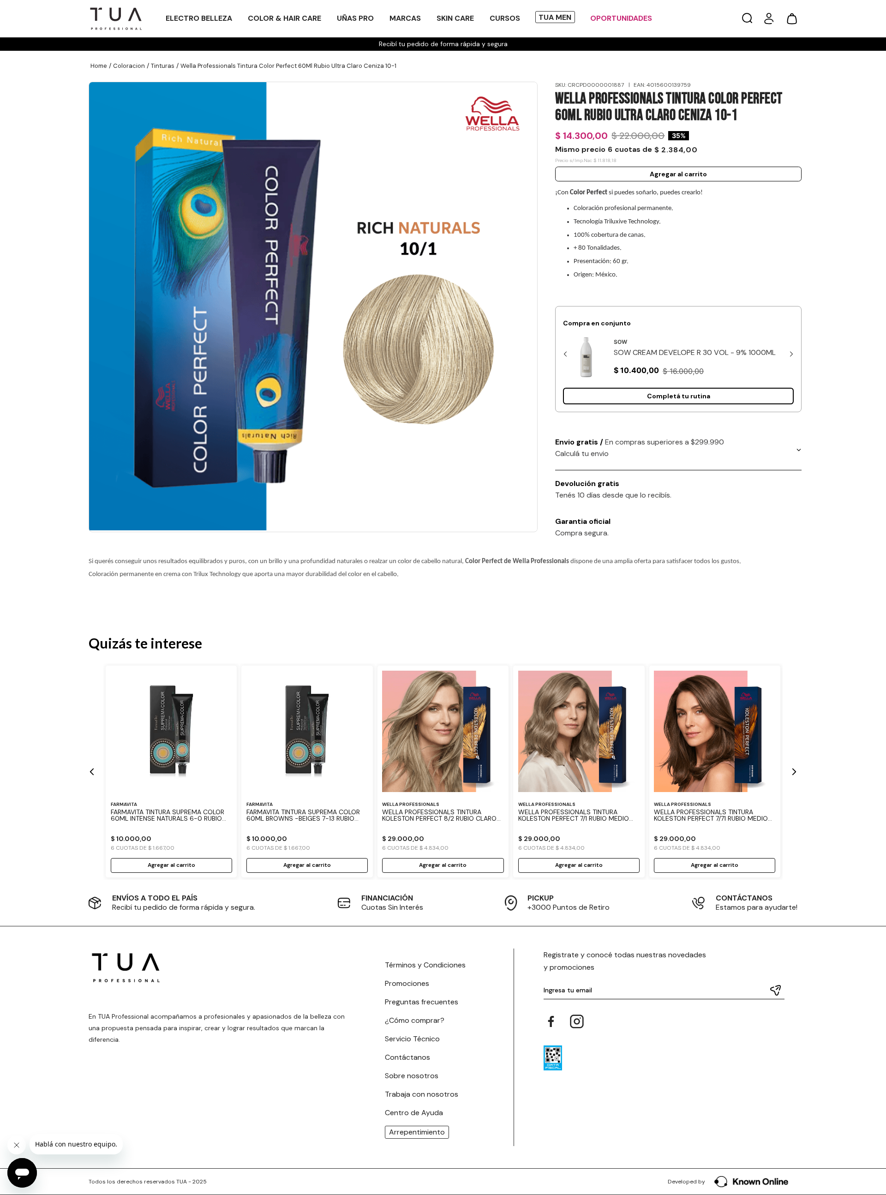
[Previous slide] (565, 354)
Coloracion (129, 66)
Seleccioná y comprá (678, 396)
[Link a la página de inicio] (99, 66)
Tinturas (162, 66)
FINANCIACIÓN (387, 898)
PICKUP (540, 898)
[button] (747, 18)
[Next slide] (791, 354)
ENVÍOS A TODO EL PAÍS (155, 898)
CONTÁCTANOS (744, 898)
